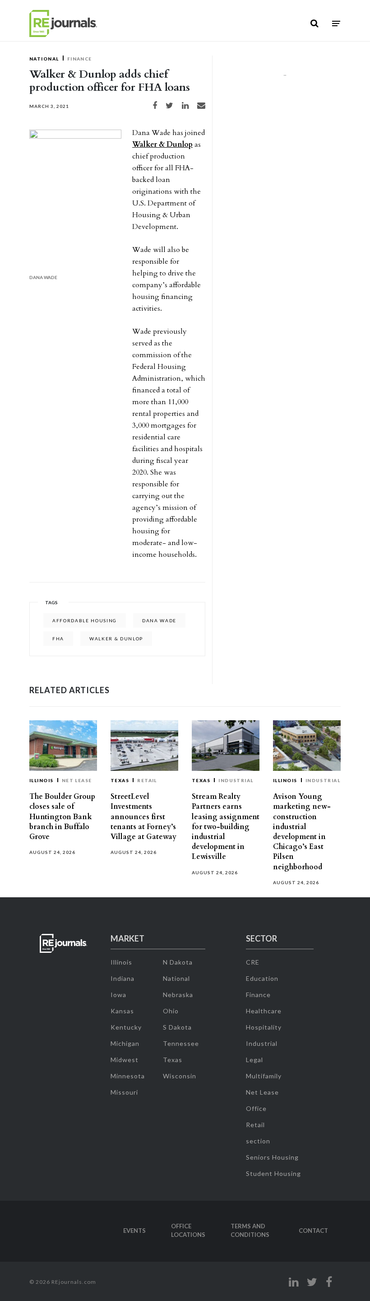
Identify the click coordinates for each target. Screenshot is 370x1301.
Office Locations (188, 1230)
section (258, 1141)
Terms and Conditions (250, 1230)
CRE (252, 962)
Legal (254, 1059)
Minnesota (128, 1076)
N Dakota (178, 962)
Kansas (122, 1011)
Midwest (125, 1059)
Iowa (118, 994)
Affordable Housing (84, 620)
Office (256, 1108)
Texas (120, 780)
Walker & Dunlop (162, 144)
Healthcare (264, 1011)
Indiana (122, 978)
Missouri (124, 1092)
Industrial (236, 780)
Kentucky (126, 1027)
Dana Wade (159, 620)
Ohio (171, 1011)
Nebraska (178, 994)
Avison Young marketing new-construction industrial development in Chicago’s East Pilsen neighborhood (302, 832)
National (44, 58)
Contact (313, 1230)
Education (262, 978)
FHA (58, 638)
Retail (147, 780)
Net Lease (77, 780)
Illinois (41, 780)
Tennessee (181, 1043)
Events (134, 1230)
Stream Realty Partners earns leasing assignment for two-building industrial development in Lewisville (225, 827)
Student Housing (273, 1173)
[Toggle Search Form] (314, 23)
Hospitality (264, 1027)
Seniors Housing (272, 1157)
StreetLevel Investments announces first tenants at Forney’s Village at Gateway (143, 817)
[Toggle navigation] (336, 23)
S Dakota (177, 1027)
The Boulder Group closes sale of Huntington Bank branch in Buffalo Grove (62, 817)
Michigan (125, 1043)
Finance (79, 58)
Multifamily (264, 1076)
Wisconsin (179, 1076)
